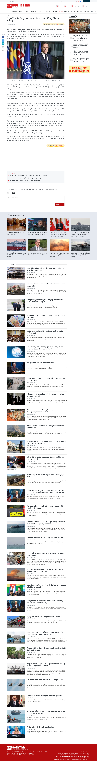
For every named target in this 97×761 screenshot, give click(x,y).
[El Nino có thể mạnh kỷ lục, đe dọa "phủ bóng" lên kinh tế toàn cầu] (59, 245)
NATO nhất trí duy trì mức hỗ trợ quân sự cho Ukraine (25, 180)
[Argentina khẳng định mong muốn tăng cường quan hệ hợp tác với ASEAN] (16, 669)
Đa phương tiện (77, 6)
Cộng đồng (87, 11)
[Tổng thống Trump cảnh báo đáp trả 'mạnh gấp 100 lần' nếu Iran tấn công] (16, 606)
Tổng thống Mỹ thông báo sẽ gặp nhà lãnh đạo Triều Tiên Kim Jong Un (80, 52)
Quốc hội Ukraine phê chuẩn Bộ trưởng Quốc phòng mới (45, 332)
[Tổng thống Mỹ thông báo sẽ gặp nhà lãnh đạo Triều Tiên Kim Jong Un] (16, 305)
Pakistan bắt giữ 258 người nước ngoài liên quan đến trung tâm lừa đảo (81, 60)
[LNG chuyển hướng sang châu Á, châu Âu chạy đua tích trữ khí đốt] (16, 245)
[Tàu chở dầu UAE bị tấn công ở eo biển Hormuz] (16, 543)
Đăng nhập (87, 1)
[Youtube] (78, 1)
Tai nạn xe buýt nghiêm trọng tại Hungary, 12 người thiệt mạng (45, 507)
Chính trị (21, 11)
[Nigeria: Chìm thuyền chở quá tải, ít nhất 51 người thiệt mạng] (80, 245)
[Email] (3, 43)
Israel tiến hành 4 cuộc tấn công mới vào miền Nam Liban (45, 427)
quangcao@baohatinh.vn (76, 759)
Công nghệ (79, 11)
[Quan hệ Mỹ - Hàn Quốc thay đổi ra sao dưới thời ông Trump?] (16, 383)
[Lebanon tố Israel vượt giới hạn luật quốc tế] (16, 701)
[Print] (3, 47)
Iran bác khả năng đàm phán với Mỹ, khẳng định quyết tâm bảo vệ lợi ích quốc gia (80, 234)
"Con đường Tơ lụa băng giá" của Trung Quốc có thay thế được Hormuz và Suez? (46, 348)
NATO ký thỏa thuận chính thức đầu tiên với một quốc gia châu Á (28, 175)
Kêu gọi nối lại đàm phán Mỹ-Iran (40, 363)
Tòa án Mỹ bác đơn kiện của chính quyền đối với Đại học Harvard (46, 649)
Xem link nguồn (59, 145)
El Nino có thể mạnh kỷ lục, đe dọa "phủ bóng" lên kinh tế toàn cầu (59, 255)
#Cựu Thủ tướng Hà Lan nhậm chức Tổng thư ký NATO (22, 189)
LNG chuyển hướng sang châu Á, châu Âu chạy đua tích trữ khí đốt (16, 255)
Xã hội (32, 11)
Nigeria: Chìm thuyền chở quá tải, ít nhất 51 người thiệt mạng (80, 255)
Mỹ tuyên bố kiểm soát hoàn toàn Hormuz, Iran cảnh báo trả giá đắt (46, 712)
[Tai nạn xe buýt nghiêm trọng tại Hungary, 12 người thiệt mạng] (16, 511)
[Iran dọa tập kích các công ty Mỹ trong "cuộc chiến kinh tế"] (37, 224)
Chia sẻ (3, 34)
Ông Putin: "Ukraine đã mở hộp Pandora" (15, 233)
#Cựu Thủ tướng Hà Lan (51, 189)
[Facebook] (74, 1)
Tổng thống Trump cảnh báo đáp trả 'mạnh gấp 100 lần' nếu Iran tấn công (46, 602)
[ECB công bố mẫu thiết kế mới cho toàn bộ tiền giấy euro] (16, 320)
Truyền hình (87, 6)
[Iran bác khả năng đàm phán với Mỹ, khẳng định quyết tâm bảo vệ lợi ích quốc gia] (80, 224)
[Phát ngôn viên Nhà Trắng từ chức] (16, 732)
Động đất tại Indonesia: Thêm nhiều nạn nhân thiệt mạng (45, 554)
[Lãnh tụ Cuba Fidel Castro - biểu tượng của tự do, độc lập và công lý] (16, 590)
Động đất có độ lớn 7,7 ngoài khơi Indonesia (44, 617)
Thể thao (54, 11)
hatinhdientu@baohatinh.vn (83, 756)
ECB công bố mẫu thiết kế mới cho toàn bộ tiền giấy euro (46, 316)
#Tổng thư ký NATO (40, 189)
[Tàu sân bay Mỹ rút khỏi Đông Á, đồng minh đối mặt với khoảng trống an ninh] (16, 527)
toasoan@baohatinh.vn (85, 757)
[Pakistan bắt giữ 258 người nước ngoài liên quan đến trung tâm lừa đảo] (16, 446)
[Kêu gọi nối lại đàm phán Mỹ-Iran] (16, 368)
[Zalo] (80, 1)
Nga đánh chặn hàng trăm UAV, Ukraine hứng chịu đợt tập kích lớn (45, 269)
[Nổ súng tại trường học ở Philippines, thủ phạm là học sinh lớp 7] (16, 399)
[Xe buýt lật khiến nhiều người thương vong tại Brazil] (16, 480)
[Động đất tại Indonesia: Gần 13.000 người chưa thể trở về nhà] (16, 462)
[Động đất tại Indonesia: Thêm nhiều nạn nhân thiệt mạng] (16, 558)
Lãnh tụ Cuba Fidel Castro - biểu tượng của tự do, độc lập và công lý (46, 586)
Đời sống (73, 11)
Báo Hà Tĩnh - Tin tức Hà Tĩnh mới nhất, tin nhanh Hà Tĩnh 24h (21, 6)
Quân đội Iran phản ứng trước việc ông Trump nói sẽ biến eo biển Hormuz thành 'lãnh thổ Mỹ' (80, 38)
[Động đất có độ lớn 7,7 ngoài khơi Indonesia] (16, 622)
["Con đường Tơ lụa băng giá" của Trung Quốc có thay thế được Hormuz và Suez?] (16, 352)
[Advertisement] (35, 158)
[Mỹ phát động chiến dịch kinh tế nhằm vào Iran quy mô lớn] (16, 289)
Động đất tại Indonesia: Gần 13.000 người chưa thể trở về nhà (45, 458)
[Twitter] (3, 40)
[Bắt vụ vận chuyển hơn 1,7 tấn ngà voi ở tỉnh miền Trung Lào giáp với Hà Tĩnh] (16, 415)
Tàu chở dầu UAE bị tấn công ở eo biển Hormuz (45, 538)
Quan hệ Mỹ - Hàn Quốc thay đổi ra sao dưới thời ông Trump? (46, 379)
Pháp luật (48, 11)
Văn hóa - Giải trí (39, 11)
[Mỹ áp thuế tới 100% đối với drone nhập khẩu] (16, 685)
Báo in (68, 6)
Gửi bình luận (59, 204)
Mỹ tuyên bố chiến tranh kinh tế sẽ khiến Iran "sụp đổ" (37, 254)
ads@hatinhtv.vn (86, 759)
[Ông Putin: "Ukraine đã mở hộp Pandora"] (16, 224)
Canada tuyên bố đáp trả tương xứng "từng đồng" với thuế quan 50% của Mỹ (58, 234)
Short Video (15, 11)
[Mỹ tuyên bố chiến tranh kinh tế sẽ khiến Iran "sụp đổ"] (37, 245)
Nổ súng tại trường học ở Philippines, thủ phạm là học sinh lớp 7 (80, 45)
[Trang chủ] (8, 11)
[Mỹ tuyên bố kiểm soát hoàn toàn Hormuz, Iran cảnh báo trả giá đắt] (16, 716)
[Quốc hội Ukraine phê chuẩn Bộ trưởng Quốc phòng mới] (16, 336)
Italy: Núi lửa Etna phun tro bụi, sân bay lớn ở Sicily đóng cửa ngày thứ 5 (45, 570)
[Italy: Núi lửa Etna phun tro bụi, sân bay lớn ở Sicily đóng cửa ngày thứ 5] (16, 574)
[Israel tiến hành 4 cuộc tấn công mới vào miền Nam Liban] (16, 431)
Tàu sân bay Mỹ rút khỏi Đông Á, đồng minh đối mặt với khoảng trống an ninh (46, 523)
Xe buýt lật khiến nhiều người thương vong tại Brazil (45, 476)
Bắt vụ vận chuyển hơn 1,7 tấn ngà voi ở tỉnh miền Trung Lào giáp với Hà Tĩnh (81, 30)
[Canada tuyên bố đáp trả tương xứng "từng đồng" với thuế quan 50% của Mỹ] (59, 224)
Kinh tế (27, 11)
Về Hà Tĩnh (66, 11)
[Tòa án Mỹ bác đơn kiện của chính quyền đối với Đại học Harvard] (16, 653)
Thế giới (61, 11)
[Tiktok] (76, 1)
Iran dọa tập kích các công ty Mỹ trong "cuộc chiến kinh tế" (37, 233)
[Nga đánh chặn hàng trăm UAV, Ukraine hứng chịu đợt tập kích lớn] (16, 273)
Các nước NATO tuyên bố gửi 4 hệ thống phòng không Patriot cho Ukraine (31, 178)
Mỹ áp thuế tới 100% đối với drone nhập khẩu (45, 680)
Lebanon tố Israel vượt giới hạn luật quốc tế (44, 696)
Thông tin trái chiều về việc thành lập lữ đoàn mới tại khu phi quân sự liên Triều (45, 633)
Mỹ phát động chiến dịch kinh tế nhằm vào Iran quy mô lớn (46, 285)
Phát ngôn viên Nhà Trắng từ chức (40, 727)
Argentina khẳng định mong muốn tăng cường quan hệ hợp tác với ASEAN (46, 665)
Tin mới (60, 6)
